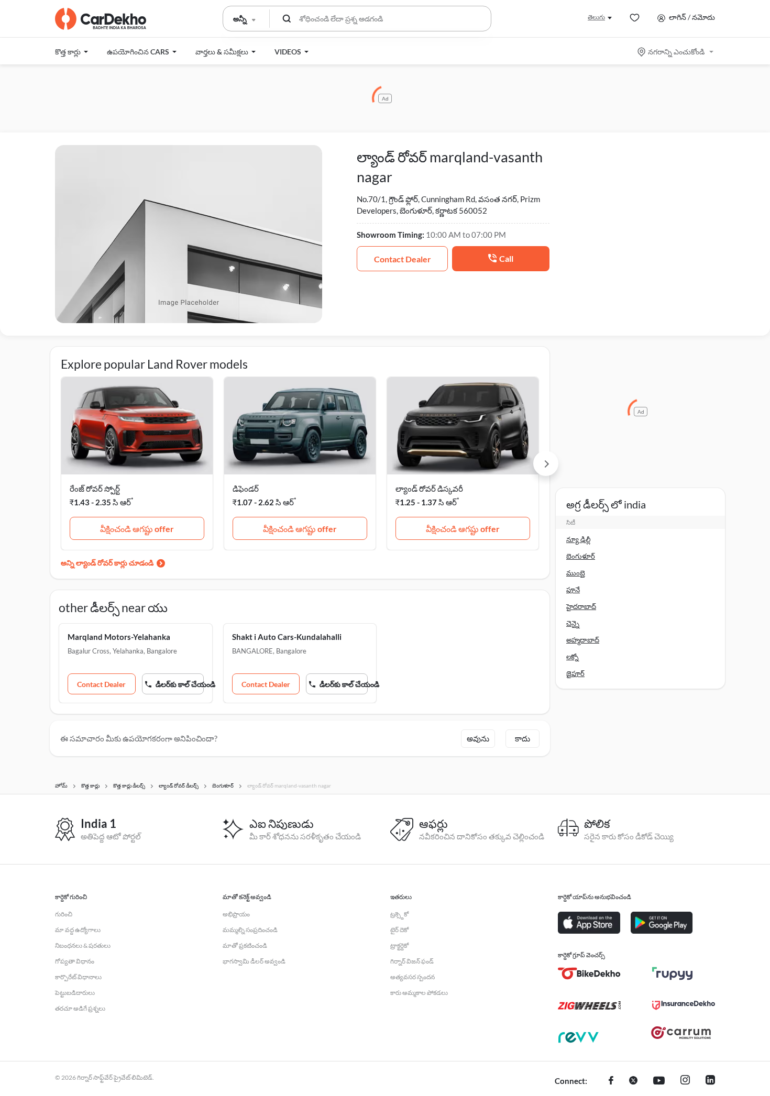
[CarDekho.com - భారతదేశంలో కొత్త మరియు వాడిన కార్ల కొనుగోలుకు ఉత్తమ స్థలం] (100, 19)
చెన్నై (572, 623)
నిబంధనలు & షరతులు (83, 945)
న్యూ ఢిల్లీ (578, 539)
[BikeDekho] (589, 973)
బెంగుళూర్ (580, 556)
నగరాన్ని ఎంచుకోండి (676, 51)
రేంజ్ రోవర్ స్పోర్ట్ (95, 488)
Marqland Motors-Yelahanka (119, 636)
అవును (478, 738)
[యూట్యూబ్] (659, 1081)
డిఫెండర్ (246, 488)
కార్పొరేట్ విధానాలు (78, 977)
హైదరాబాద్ (581, 606)
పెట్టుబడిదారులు (75, 993)
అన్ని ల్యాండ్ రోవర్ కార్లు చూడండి (107, 562)
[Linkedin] (710, 1081)
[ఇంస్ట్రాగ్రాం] (685, 1081)
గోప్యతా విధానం (74, 961)
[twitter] (633, 1081)
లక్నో (572, 656)
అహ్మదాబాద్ (582, 640)
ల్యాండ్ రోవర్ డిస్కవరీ (429, 488)
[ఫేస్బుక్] (611, 1081)
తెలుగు (596, 17)
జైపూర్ (575, 673)
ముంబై (575, 573)
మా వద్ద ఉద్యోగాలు (78, 930)
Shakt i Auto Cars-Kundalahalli (287, 636)
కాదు (522, 738)
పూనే (573, 589)
